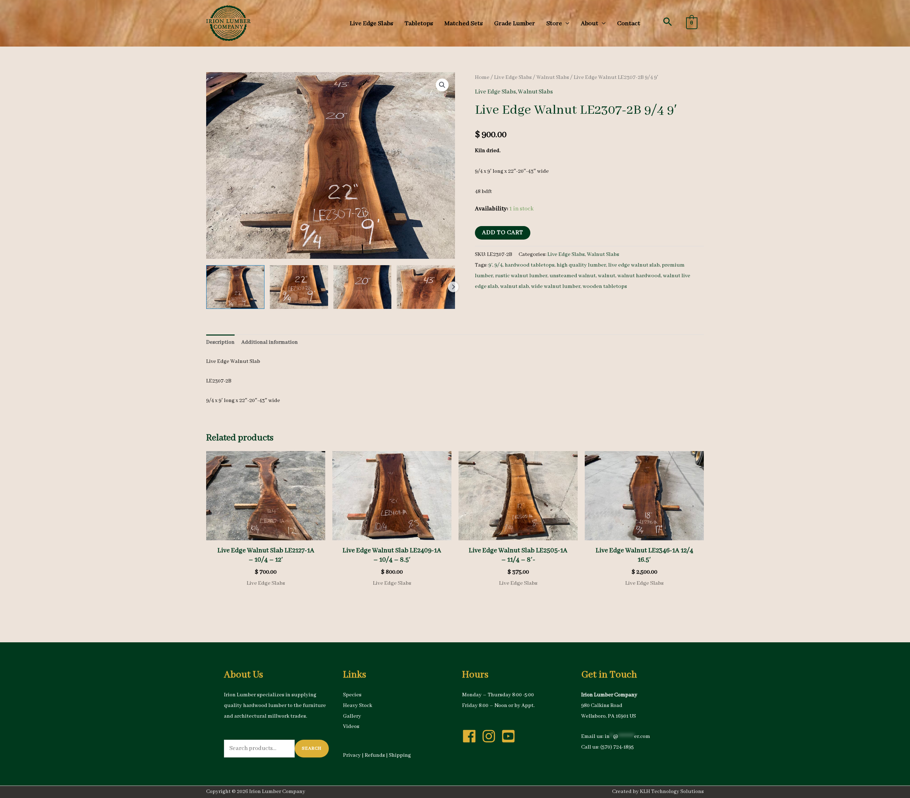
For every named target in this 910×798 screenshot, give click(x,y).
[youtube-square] (510, 736)
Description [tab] (220, 342)
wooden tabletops (605, 286)
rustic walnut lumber (521, 275)
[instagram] (491, 736)
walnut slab (514, 286)
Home (482, 77)
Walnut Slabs (552, 77)
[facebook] (471, 736)
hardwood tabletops (530, 265)
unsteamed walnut (573, 275)
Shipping (400, 755)
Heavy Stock (357, 705)
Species (352, 695)
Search (312, 748)
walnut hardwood (639, 275)
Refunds (375, 755)
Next (453, 287)
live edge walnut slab (634, 265)
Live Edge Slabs (513, 77)
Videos (351, 726)
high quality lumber (581, 265)
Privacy (352, 755)
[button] (667, 21)
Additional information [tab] (269, 342)
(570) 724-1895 (617, 747)
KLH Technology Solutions (672, 791)
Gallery (352, 716)
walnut (606, 275)
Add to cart (502, 232)
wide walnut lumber (555, 286)
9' (490, 265)
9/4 (498, 265)
